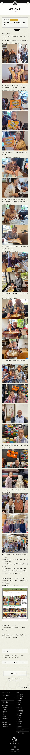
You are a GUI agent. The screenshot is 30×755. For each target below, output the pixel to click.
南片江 (11, 657)
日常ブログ (20, 692)
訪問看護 (5, 718)
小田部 (5, 657)
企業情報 (19, 726)
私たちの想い (6, 695)
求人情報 (4, 722)
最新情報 (19, 707)
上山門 (17, 657)
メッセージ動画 (7, 724)
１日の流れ (5, 702)
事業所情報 (5, 705)
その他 (19, 723)
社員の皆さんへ (21, 729)
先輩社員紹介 (6, 726)
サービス (4, 699)
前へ (6, 662)
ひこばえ (22, 655)
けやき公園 (14, 655)
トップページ (6, 692)
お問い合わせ (20, 733)
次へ (24, 662)
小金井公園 (6, 655)
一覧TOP (15, 662)
